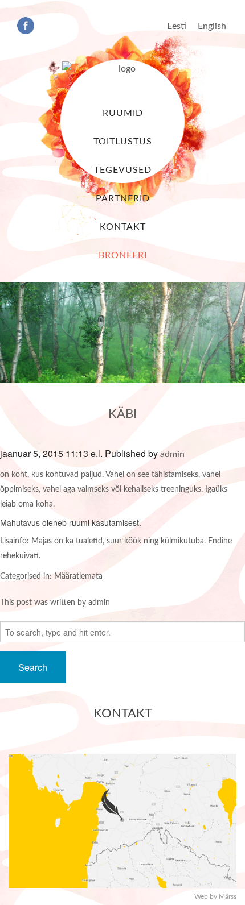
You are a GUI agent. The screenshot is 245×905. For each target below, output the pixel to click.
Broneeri (123, 255)
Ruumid (123, 113)
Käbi (122, 414)
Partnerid (123, 198)
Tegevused (123, 170)
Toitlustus (122, 141)
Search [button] (32, 667)
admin (172, 454)
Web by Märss (215, 896)
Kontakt (123, 226)
